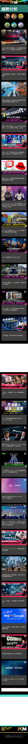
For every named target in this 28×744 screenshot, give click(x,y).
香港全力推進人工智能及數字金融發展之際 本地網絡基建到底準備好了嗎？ (14, 101)
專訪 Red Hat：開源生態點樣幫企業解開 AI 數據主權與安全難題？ (14, 179)
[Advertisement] (14, 358)
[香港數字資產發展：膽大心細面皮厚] (14, 641)
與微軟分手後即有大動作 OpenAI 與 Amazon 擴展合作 (12, 497)
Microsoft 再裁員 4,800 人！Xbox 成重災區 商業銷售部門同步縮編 (13, 231)
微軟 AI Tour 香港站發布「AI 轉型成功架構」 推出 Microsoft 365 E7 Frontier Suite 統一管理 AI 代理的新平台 (14, 523)
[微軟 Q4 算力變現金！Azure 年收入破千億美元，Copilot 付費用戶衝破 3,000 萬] (14, 115)
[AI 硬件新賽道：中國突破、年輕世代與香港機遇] (14, 63)
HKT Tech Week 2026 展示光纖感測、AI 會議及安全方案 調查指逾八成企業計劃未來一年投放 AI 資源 (14, 205)
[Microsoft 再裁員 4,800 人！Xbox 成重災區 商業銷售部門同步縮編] (14, 219)
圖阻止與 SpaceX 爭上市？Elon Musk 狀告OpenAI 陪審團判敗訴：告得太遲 (14, 445)
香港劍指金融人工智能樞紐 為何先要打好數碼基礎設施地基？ (13, 575)
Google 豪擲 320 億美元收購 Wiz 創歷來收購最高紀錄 (14, 627)
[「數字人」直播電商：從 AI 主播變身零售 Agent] (14, 381)
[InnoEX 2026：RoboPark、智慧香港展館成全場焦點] (14, 537)
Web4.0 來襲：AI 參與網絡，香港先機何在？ (13, 601)
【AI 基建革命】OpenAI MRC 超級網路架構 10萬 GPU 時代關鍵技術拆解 (14, 471)
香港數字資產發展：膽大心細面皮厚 (12, 653)
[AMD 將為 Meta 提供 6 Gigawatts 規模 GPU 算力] (14, 668)
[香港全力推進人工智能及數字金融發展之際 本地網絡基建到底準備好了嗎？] (14, 89)
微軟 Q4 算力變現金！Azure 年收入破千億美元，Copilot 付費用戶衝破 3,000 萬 (13, 127)
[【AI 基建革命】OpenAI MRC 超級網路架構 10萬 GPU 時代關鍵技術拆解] (14, 459)
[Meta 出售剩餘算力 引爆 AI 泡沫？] (14, 245)
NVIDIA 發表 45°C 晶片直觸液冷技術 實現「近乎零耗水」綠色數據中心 (13, 309)
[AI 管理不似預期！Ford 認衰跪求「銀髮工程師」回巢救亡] (14, 271)
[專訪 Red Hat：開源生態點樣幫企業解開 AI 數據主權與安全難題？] (14, 167)
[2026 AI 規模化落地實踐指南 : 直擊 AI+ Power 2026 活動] (14, 407)
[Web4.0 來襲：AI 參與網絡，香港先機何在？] (14, 589)
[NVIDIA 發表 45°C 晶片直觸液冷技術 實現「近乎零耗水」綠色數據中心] (14, 297)
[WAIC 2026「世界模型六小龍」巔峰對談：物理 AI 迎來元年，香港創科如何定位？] (14, 141)
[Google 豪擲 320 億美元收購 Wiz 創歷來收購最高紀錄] (14, 615)
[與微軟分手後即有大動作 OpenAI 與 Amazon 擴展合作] (14, 485)
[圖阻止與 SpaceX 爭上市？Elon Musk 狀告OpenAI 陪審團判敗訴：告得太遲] (14, 433)
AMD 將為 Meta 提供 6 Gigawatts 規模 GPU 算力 (13, 679)
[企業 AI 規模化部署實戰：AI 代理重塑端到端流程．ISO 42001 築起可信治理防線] (14, 37)
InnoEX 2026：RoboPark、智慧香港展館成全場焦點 (13, 549)
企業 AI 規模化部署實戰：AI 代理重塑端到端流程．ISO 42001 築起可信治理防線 (14, 48)
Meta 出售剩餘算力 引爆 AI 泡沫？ (11, 257)
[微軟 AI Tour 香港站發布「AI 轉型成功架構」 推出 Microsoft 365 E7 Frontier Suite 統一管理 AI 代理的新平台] (14, 511)
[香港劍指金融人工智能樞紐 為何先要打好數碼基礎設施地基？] (14, 563)
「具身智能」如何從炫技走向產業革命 (12, 335)
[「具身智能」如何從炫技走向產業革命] (14, 323)
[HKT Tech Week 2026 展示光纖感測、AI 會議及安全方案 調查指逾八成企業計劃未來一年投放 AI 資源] (14, 193)
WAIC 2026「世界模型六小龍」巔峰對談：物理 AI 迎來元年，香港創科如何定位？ (13, 153)
